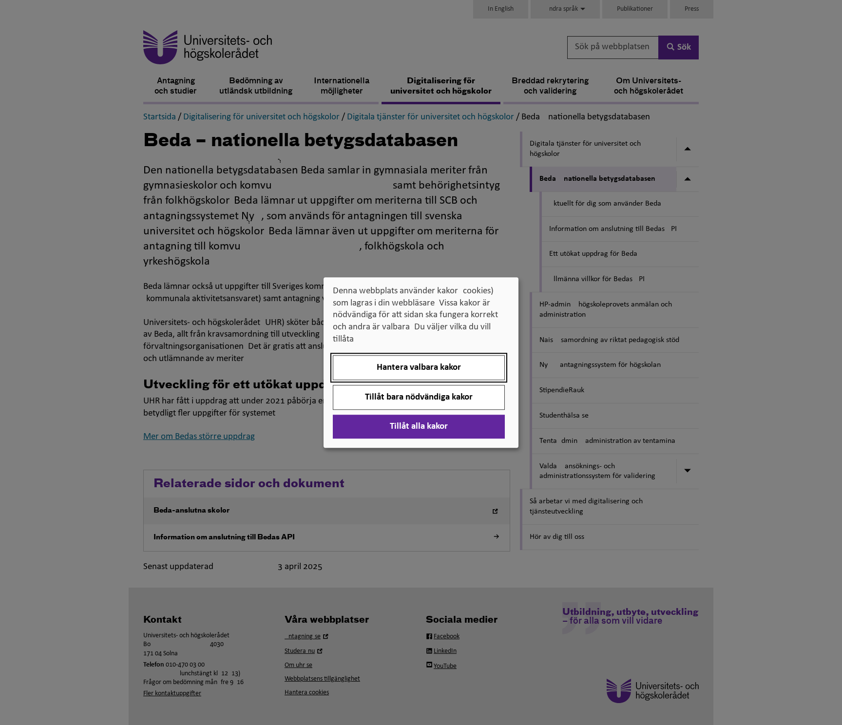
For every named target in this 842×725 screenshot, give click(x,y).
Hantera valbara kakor (419, 367)
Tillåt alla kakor (419, 426)
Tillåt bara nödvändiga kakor (419, 397)
